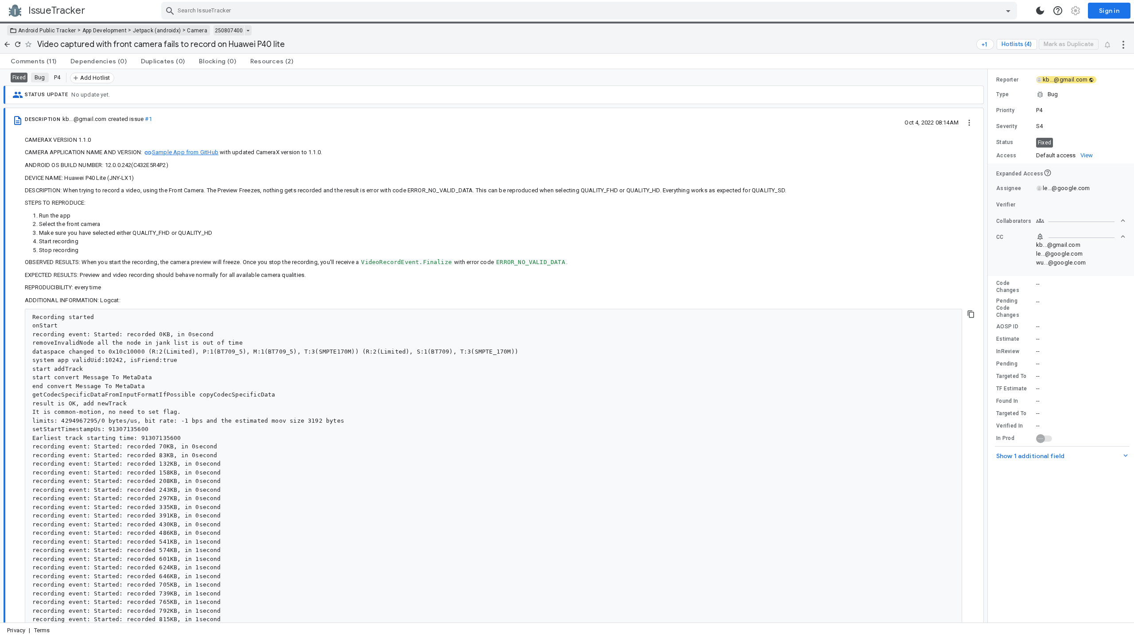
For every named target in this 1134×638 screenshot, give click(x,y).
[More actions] (1123, 44)
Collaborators (1013, 221)
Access (1006, 155)
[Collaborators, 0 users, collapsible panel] (1081, 221)
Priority (1005, 110)
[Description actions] (969, 122)
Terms (42, 630)
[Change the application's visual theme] (1040, 10)
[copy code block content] (971, 314)
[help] (1058, 10)
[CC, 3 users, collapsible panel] (1081, 237)
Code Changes (1007, 286)
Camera (197, 30)
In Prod (1005, 438)
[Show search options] (1008, 10)
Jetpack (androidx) (157, 30)
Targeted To (1011, 376)
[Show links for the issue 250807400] (248, 30)
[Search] (170, 10)
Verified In (1009, 426)
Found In (1007, 401)
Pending (1006, 364)
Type (1002, 94)
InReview (1007, 351)
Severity (1006, 126)
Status (1005, 142)
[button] (1061, 94)
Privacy (16, 630)
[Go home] (7, 44)
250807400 (229, 30)
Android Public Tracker (47, 30)
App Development (104, 30)
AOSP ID (1007, 326)
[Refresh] (17, 44)
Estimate (1007, 339)
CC (1000, 237)
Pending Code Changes (1007, 308)
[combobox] (590, 10)
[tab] (33, 61)
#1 (148, 119)
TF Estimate (1011, 388)
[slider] (989, 345)
